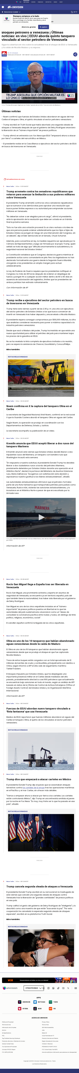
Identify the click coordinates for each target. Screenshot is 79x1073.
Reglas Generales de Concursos (50, 1041)
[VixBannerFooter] (39, 980)
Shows (33, 2)
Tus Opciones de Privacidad (9, 1046)
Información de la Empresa (9, 1027)
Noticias (26, 2)
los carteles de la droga (34, 787)
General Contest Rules (8, 1044)
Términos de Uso (6, 1025)
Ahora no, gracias (29, 27)
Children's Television (47, 1044)
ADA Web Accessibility (48, 1027)
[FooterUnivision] (10, 988)
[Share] (75, 54)
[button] (41, 517)
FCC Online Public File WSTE (50, 1049)
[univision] (15, 7)
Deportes (48, 2)
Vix (20, 2)
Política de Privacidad (7, 1022)
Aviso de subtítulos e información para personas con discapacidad (59, 1052)
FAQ (3, 1035)
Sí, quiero (43, 27)
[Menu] (2, 7)
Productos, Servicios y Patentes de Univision (13, 1041)
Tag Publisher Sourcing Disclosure (11, 1038)
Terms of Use (45, 1025)
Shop (61, 2)
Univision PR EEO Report (8, 1049)
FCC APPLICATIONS (7, 1052)
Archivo (4, 1030)
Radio (55, 2)
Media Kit (44, 1033)
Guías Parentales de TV (48, 1035)
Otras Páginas (32, 988)
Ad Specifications (6, 1033)
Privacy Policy (45, 1022)
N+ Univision (14, 53)
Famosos (40, 2)
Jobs (43, 1030)
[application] (39, 82)
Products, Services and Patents (50, 1038)
